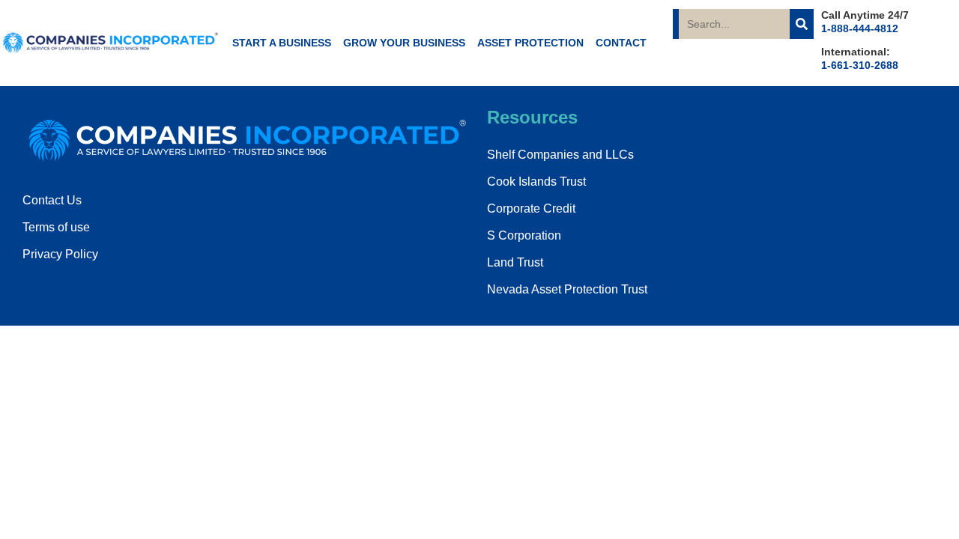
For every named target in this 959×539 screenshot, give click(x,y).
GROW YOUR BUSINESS (404, 43)
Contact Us (52, 200)
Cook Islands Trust (536, 181)
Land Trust (515, 262)
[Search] (802, 24)
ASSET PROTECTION (530, 43)
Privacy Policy (60, 254)
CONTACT (621, 43)
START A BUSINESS (281, 43)
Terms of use (56, 227)
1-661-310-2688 (859, 65)
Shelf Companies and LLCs (560, 154)
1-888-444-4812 (859, 28)
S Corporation (524, 235)
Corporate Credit (531, 208)
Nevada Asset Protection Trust (567, 289)
